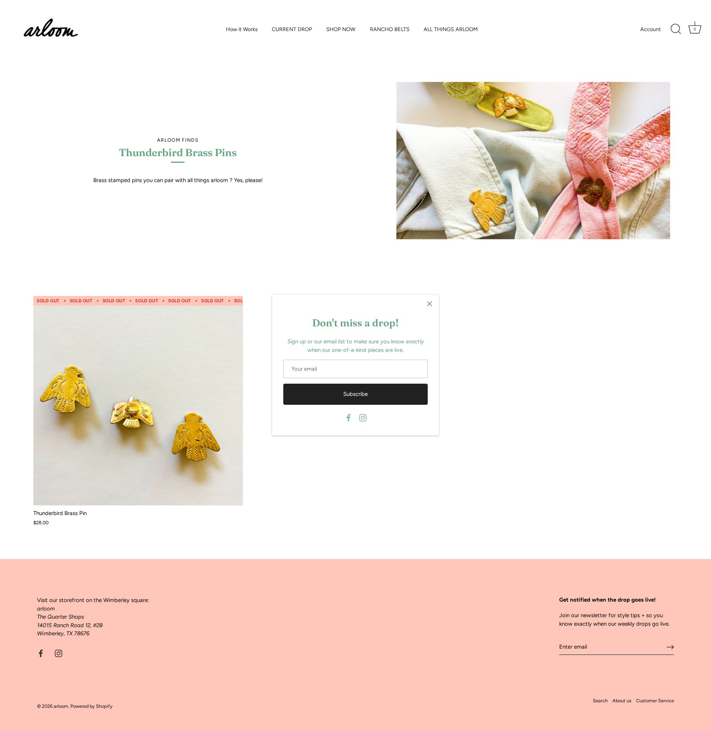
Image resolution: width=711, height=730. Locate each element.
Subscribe (355, 394)
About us (621, 700)
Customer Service (655, 700)
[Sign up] (670, 647)
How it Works (242, 29)
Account (650, 29)
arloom (61, 706)
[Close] (429, 304)
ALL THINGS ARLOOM (451, 29)
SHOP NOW (341, 29)
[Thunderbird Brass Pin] (138, 400)
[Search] (676, 29)
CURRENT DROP (292, 29)
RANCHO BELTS (390, 29)
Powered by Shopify (91, 706)
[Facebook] (348, 417)
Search (600, 700)
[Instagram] (363, 417)
